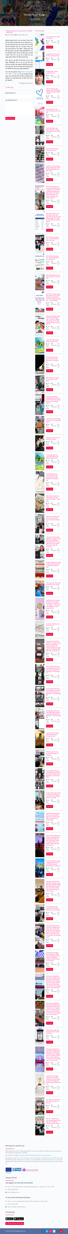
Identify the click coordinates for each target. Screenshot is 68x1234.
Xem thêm (49, 47)
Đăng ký (30, 2)
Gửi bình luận (11, 118)
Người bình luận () (10, 93)
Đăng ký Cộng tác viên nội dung (15, 1223)
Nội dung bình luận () (11, 100)
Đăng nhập (38, 2)
